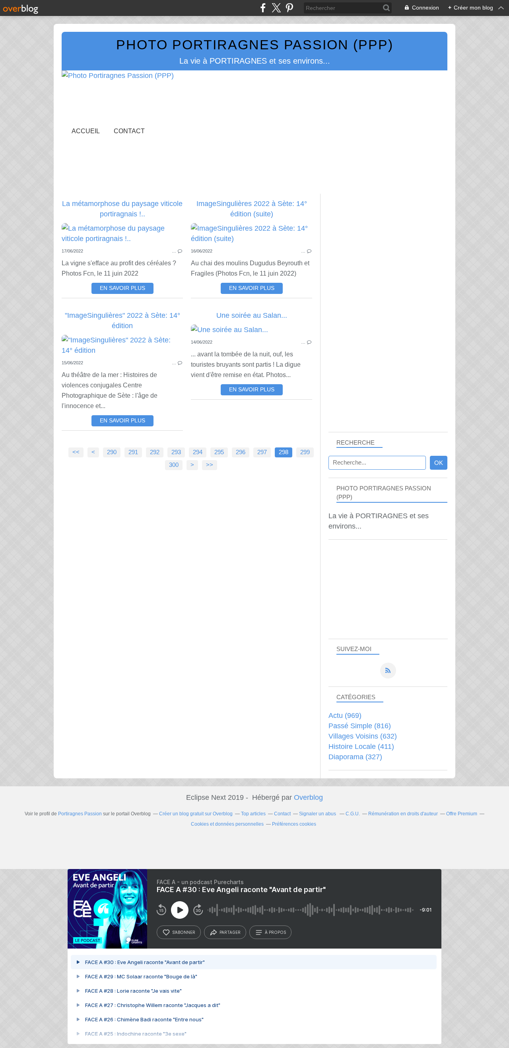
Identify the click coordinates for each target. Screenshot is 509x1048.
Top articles (253, 814)
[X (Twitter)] (276, 7)
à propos (275, 932)
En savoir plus (122, 288)
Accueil (86, 131)
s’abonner (183, 932)
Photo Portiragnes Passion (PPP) (254, 44)
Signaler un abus (318, 814)
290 (112, 452)
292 (154, 452)
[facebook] (263, 7)
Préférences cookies (294, 824)
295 (219, 452)
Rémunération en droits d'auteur (403, 814)
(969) (344, 715)
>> (209, 465)
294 (197, 452)
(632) (362, 736)
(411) (361, 747)
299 (305, 452)
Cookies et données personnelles (227, 824)
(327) (355, 757)
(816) (359, 726)
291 (133, 452)
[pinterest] (289, 7)
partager (230, 932)
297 (262, 452)
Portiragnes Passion (80, 814)
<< (76, 452)
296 (240, 452)
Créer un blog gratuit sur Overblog (196, 814)
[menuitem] (86, 131)
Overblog (308, 797)
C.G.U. (353, 814)
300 (174, 465)
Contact (129, 131)
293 (176, 452)
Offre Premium (461, 814)
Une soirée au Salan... (251, 315)
